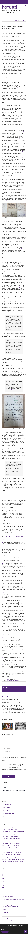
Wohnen (4, 861)
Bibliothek (21, 834)
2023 (3, 883)
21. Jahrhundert (14, 829)
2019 (3, 877)
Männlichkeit (20, 850)
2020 (3, 878)
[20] (3, 672)
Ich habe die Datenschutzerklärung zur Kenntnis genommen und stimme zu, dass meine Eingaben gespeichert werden (17, 765)
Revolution (18, 852)
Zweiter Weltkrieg (19, 861)
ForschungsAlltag (7, 807)
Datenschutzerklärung (21, 771)
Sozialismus (5, 859)
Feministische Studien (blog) (9, 902)
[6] (2, 557)
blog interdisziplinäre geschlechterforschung (13, 899)
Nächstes (23, 20)
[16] (3, 644)
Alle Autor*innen (6, 796)
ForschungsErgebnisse (9, 680)
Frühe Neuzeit (5, 843)
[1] (2, 526)
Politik (14, 852)
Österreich (4, 864)
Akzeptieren (5, 931)
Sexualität (10, 854)
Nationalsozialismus (7, 852)
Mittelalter (13, 850)
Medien (18, 847)
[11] (3, 594)
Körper (13, 847)
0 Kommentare (17, 680)
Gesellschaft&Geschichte (8, 813)
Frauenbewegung (6, 841)
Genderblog (5, 909)
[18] (3, 657)
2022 (3, 881)
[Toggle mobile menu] (25, 6)
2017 (3, 874)
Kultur (21, 845)
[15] (3, 637)
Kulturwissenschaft (6, 847)
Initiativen (16, 845)
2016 (3, 872)
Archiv (7, 834)
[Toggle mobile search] (22, 6)
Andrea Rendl (6, 679)
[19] (3, 664)
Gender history (17, 843)
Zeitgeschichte (10, 861)
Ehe (3, 836)
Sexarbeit (4, 854)
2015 (3, 871)
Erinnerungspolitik (15, 836)
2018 (3, 875)
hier (13, 926)
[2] (2, 535)
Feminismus (5, 838)
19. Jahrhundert (14, 827)
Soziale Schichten (17, 854)
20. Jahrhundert (6, 829)
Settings (3, 929)
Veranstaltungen (6, 819)
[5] (2, 555)
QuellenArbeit (6, 816)
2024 (3, 884)
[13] (3, 629)
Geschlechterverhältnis (7, 845)
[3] (2, 542)
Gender (11, 843)
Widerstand (21, 859)
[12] (3, 600)
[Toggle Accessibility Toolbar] (25, 931)
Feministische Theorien (14, 838)
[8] (2, 563)
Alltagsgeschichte (6, 831)
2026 (3, 887)
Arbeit (3, 834)
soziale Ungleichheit (7, 857)
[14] (3, 635)
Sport (10, 859)
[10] (3, 592)
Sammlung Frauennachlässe (9, 918)
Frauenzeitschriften (16, 841)
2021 (3, 880)
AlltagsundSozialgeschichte (18, 831)
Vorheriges (17, 20)
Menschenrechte (6, 850)
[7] (2, 560)
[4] (2, 547)
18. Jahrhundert (6, 827)
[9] (2, 579)
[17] (3, 653)
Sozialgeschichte (16, 857)
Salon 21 (5, 915)
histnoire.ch (5, 912)
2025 (3, 885)
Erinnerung (7, 836)
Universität (14, 859)
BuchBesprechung (7, 804)
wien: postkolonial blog (8, 920)
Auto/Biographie (14, 834)
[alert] (14, 790)
